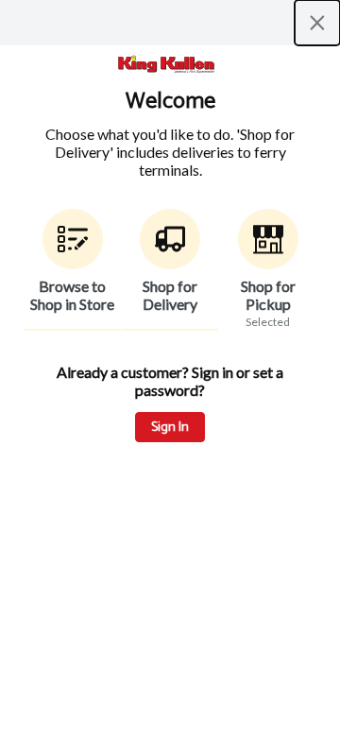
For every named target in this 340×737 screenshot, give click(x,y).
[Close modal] (317, 22)
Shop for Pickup (268, 295)
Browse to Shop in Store (72, 295)
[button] (73, 270)
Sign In (170, 427)
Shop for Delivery (170, 295)
